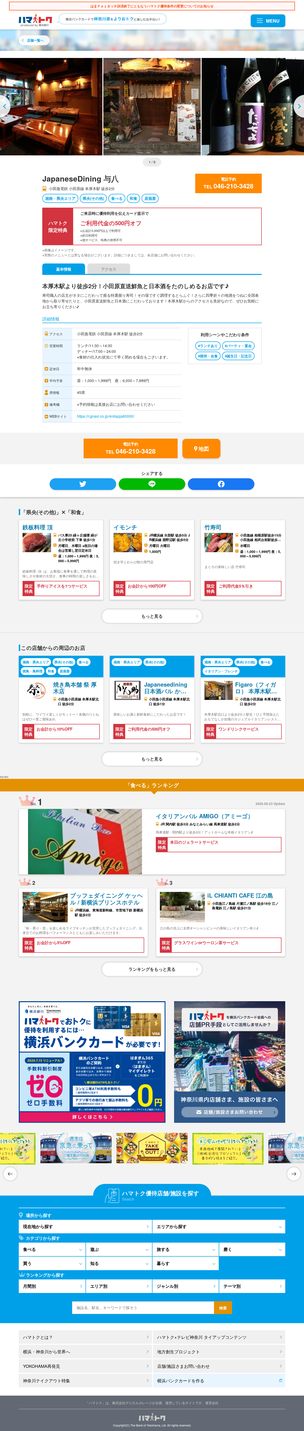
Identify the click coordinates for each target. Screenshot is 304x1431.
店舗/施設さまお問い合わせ (183, 1366)
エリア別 (98, 1286)
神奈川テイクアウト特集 (46, 1380)
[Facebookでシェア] (221, 484)
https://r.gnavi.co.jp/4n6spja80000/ (105, 416)
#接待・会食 (208, 356)
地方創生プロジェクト (178, 1351)
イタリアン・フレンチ (221, 671)
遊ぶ (94, 1249)
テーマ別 (232, 1286)
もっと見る (152, 616)
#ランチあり (208, 345)
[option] (152, 106)
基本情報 (63, 269)
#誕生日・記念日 (238, 356)
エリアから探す (172, 1226)
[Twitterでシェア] (83, 484)
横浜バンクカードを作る (180, 1380)
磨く (227, 1249)
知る (94, 1263)
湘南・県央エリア (60, 198)
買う (27, 1263)
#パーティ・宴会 (238, 345)
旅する (163, 1249)
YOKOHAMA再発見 (41, 1366)
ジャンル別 (167, 1286)
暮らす (163, 1263)
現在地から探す (38, 1226)
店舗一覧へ (35, 40)
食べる (117, 198)
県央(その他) (93, 198)
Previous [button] (6, 107)
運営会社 (211, 1402)
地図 (204, 448)
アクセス (108, 269)
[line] (152, 484)
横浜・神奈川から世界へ (46, 1351)
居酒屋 (150, 198)
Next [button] (298, 107)
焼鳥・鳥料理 (33, 671)
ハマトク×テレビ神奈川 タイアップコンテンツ (202, 1337)
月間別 (29, 1286)
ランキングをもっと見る (152, 969)
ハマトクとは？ (38, 1337)
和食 (133, 198)
